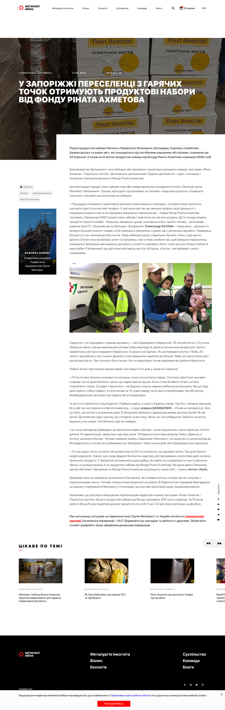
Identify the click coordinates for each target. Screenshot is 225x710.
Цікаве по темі (41, 546)
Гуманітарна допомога (36, 73)
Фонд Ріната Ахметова (29, 199)
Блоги (159, 8)
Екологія (102, 8)
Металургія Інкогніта (62, 8)
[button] (208, 543)
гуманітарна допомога (41, 193)
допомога (24, 193)
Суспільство (122, 8)
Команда (142, 8)
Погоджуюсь (114, 703)
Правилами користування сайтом (130, 695)
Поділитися (218, 489)
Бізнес (86, 8)
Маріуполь (28, 187)
